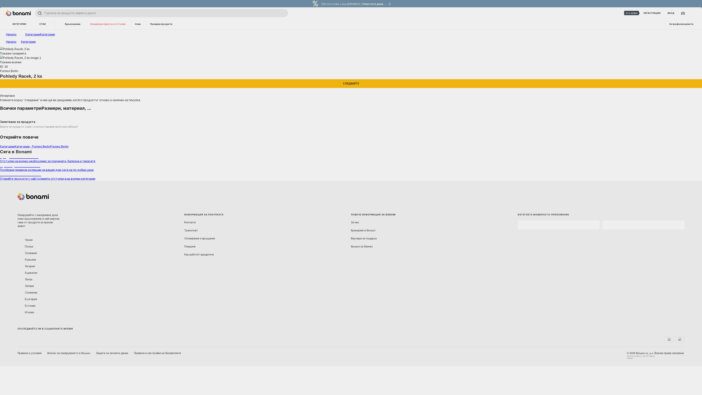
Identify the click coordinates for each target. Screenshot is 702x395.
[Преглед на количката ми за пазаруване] (691, 13)
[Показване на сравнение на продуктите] (683, 13)
